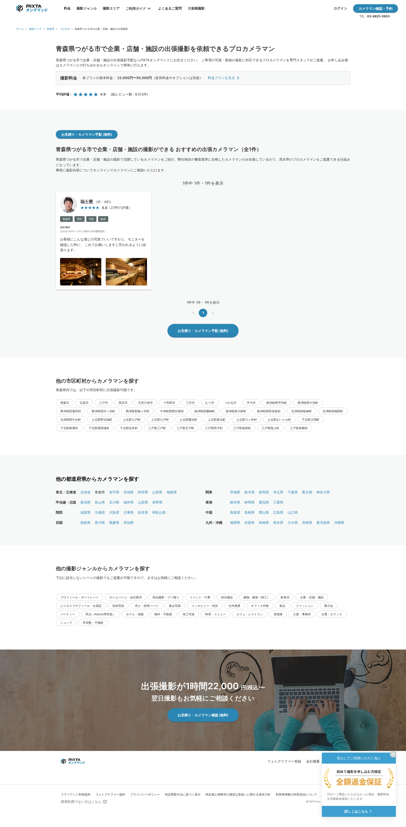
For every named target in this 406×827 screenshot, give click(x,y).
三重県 (278, 502)
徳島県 (85, 522)
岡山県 (264, 512)
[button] (65, 402)
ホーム (20, 28)
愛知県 (264, 502)
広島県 (278, 512)
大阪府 (114, 512)
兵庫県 (128, 512)
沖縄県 (339, 522)
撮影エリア (35, 28)
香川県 (100, 522)
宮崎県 (307, 522)
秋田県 (143, 492)
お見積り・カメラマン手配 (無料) (86, 134)
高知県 (128, 522)
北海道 (85, 492)
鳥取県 (235, 512)
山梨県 (143, 502)
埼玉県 (278, 492)
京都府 (100, 512)
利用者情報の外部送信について (296, 794)
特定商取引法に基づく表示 (182, 794)
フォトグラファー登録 (284, 761)
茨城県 (235, 492)
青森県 (50, 28)
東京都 (307, 492)
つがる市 (64, 28)
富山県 (100, 502)
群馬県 (264, 492)
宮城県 (128, 492)
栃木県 (249, 492)
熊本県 (278, 522)
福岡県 (235, 522)
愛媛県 (114, 522)
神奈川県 (323, 492)
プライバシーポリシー (145, 794)
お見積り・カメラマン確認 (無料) (203, 715)
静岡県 (249, 502)
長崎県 (264, 522)
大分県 (293, 522)
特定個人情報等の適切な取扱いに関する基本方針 (238, 794)
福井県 (128, 502)
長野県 (157, 502)
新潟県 (85, 502)
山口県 (293, 512)
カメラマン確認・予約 (375, 8)
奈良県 (143, 512)
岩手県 (114, 492)
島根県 (249, 512)
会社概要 (313, 761)
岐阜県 (235, 502)
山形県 (157, 492)
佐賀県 (249, 522)
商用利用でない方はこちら (81, 802)
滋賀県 (85, 512)
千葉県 (293, 492)
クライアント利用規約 (76, 794)
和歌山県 (159, 512)
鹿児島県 (323, 522)
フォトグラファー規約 (110, 794)
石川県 (114, 502)
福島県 (172, 492)
